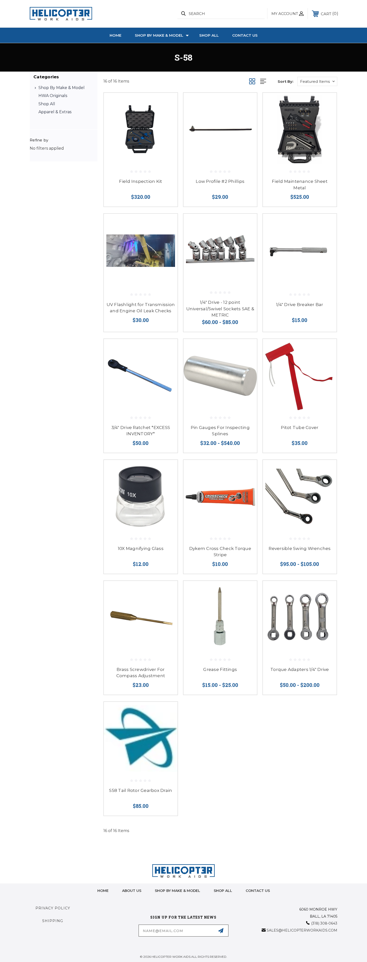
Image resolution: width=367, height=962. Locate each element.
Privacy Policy (52, 908)
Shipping (52, 921)
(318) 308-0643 (324, 923)
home (103, 890)
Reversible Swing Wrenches (300, 548)
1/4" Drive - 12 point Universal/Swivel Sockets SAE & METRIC (220, 309)
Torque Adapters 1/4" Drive (299, 669)
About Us (131, 890)
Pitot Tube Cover (299, 427)
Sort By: (285, 81)
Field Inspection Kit (140, 181)
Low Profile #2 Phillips (220, 181)
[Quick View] (168, 103)
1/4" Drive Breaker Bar (299, 304)
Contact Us (245, 35)
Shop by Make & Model (159, 35)
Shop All (209, 35)
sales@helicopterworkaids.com (302, 930)
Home (115, 35)
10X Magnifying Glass (141, 548)
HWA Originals (52, 95)
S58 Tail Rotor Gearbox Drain (140, 790)
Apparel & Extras (54, 111)
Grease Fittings (220, 669)
